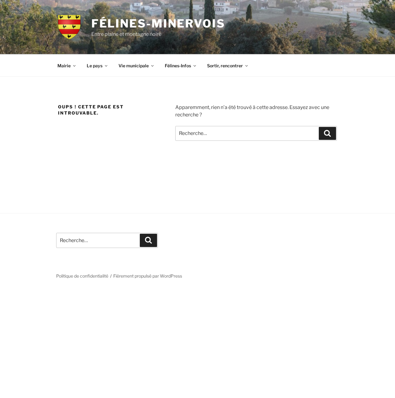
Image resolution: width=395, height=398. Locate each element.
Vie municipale (133, 65)
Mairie (64, 65)
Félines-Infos (178, 65)
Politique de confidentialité (82, 276)
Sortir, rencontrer (225, 65)
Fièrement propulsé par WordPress (147, 276)
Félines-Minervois (158, 23)
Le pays (94, 65)
